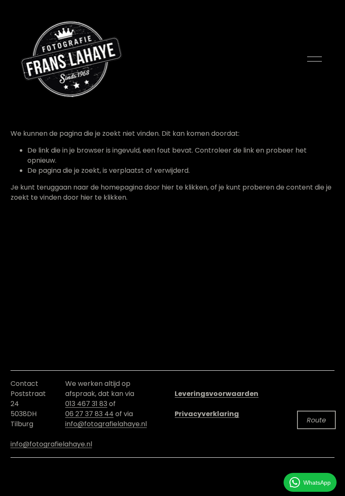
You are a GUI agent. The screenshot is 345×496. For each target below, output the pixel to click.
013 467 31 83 (86, 404)
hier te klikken (184, 187)
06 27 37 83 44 (89, 414)
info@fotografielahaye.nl (51, 444)
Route (316, 420)
